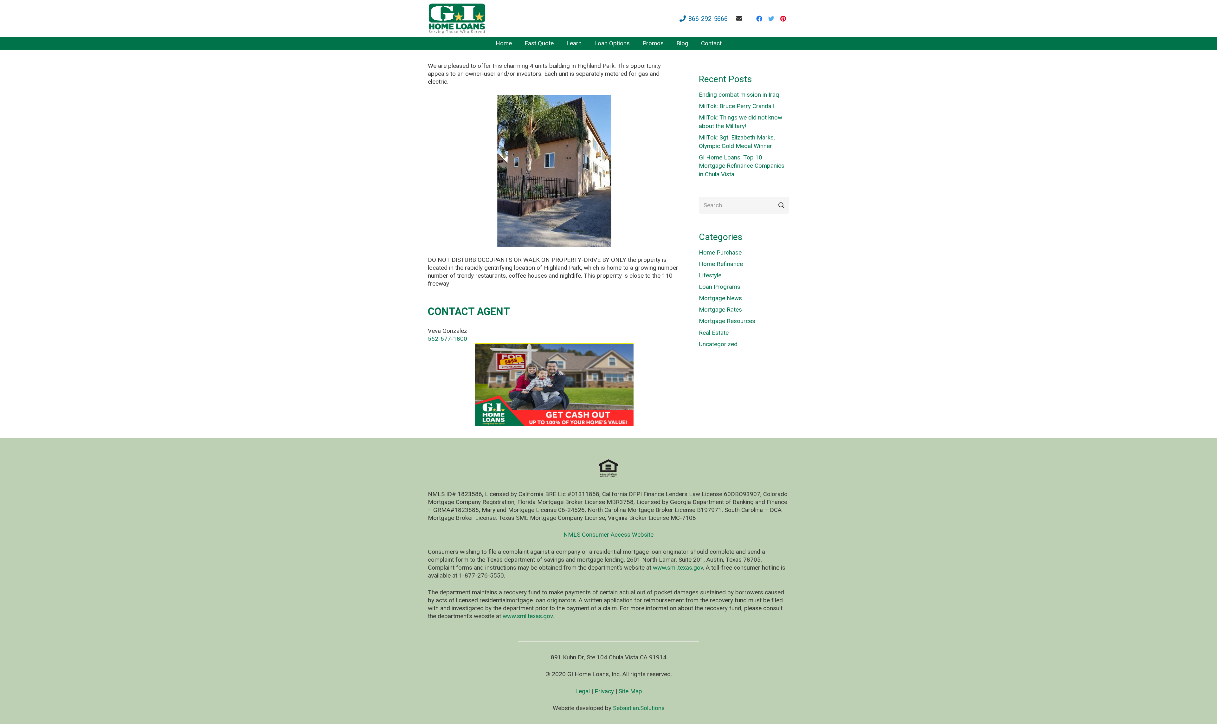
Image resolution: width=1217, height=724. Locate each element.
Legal (582, 691)
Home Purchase (720, 252)
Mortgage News (720, 298)
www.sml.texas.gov (678, 567)
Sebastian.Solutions (639, 708)
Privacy (604, 691)
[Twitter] (771, 19)
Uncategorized (718, 344)
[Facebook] (759, 19)
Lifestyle (710, 275)
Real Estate (714, 332)
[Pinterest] (783, 19)
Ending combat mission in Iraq (739, 94)
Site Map (630, 691)
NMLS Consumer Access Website (608, 534)
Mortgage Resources (727, 321)
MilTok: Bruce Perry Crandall (736, 106)
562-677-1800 (447, 338)
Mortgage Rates (720, 309)
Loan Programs (719, 286)
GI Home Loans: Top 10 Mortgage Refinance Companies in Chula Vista (741, 166)
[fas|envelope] (740, 18)
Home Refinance (721, 264)
